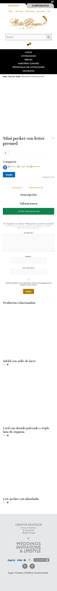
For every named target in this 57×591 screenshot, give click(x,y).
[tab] (17, 187)
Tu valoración (28, 233)
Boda (18, 76)
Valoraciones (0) (36, 187)
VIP (48, 11)
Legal (11, 573)
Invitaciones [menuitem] (28, 56)
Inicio (5, 76)
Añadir (9, 174)
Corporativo (40, 5)
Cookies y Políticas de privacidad (31, 573)
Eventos (13, 5)
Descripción (17, 187)
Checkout (19, 11)
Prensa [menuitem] (28, 59)
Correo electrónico (28, 268)
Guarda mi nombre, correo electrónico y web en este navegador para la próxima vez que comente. (28, 284)
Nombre (28, 256)
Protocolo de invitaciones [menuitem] (28, 67)
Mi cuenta (30, 11)
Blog (10, 11)
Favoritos (41, 11)
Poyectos (11, 76)
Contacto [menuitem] (28, 71)
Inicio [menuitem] (28, 52)
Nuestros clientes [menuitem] (28, 63)
